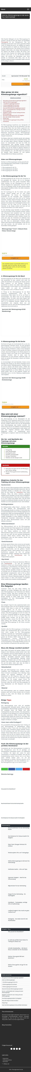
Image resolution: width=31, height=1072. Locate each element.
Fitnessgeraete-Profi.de (17, 1069)
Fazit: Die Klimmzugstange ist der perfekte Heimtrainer (14, 1005)
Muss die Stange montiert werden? (11, 117)
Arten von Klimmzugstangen (10, 102)
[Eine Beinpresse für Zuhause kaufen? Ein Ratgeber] (15, 810)
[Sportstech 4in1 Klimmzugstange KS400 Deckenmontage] (15, 391)
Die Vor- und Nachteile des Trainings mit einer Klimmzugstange (12, 992)
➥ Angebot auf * (15, 258)
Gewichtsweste (18, 555)
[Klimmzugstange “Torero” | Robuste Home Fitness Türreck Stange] (15, 242)
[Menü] (15, 4)
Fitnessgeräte (4, 42)
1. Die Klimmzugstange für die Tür (11, 103)
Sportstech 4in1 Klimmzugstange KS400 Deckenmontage (13, 379)
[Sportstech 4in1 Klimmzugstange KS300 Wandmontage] (15, 322)
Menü (3, 9)
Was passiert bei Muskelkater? (8, 789)
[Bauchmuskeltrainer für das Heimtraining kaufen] (15, 796)
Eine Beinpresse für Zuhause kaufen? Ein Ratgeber (13, 818)
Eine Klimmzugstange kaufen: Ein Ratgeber (13, 115)
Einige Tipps (6, 118)
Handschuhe (19, 492)
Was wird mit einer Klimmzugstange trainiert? (14, 108)
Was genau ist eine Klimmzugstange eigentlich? (14, 100)
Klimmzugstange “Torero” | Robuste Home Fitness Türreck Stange (14, 230)
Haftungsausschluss (7, 1060)
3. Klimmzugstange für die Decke (11, 106)
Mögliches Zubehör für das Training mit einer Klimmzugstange (12, 995)
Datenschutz (5, 1058)
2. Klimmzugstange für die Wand (11, 105)
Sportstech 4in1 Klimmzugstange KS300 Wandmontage (13, 310)
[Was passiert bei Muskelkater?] (15, 781)
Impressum (5, 1061)
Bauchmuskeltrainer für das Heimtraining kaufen (12, 803)
